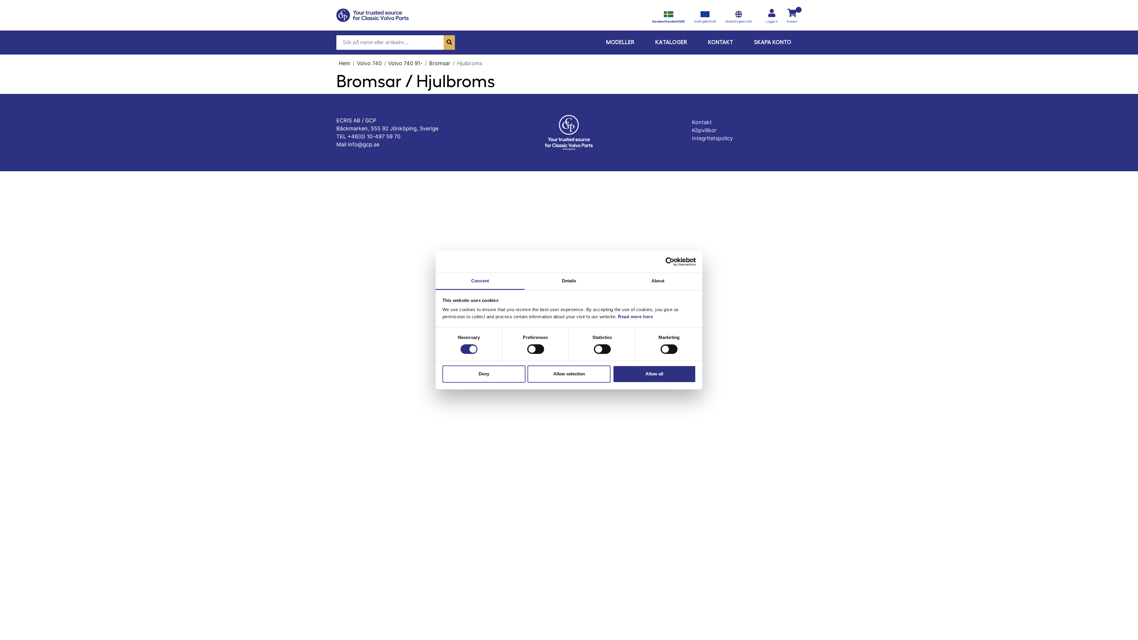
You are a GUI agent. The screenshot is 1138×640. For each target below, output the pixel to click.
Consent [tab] (480, 280)
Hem (344, 63)
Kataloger (671, 42)
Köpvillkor (704, 130)
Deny (484, 373)
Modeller (620, 42)
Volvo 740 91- (405, 63)
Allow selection (569, 373)
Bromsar (439, 63)
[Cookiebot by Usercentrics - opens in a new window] (670, 261)
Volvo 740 (369, 63)
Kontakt (720, 42)
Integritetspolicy (712, 138)
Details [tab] (569, 280)
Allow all (654, 373)
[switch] (535, 349)
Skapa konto (772, 42)
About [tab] (657, 280)
